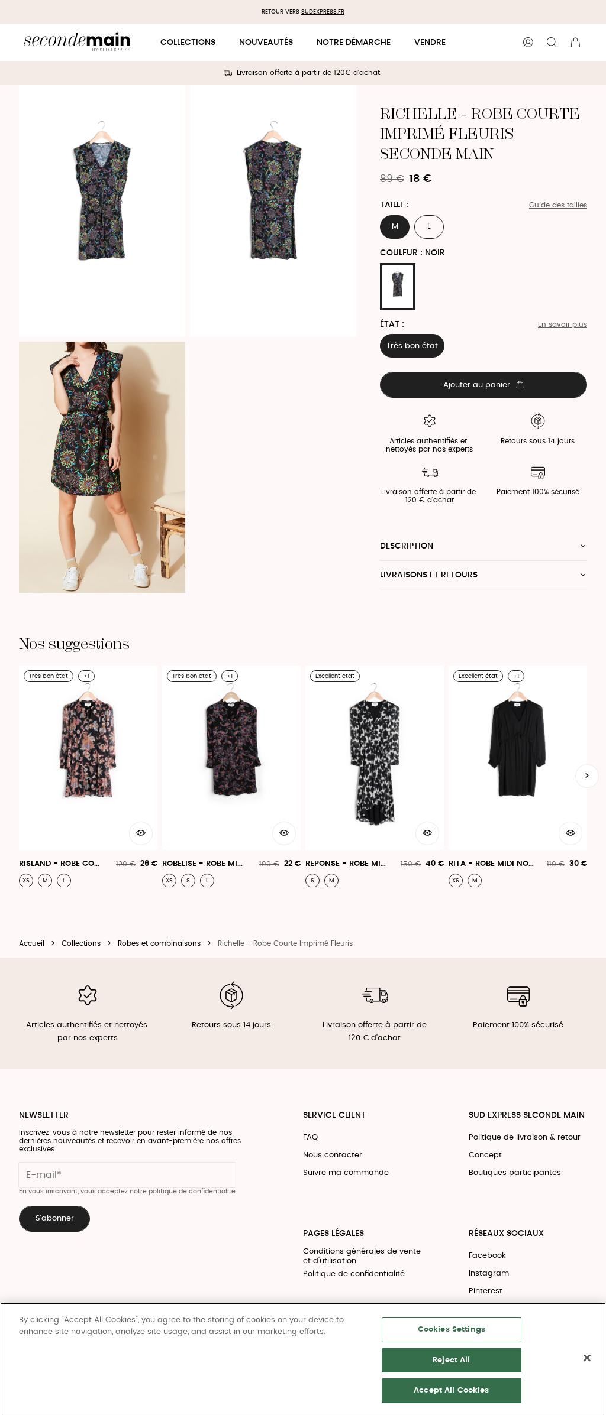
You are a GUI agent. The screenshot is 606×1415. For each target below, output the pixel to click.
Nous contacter (332, 1155)
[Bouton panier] (575, 42)
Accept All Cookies (451, 1390)
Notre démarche (354, 42)
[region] (303, 1359)
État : (392, 324)
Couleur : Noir (412, 253)
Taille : (394, 205)
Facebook (487, 1256)
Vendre (430, 42)
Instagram (489, 1273)
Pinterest (485, 1291)
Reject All (451, 1360)
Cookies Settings (451, 1329)
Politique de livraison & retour (525, 1137)
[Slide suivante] (587, 776)
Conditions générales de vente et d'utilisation (362, 1256)
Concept (485, 1155)
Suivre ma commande (346, 1173)
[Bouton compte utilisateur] (528, 42)
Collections (187, 42)
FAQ (310, 1137)
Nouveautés (266, 42)
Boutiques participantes (515, 1173)
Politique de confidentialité (354, 1274)
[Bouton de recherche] (551, 42)
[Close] (587, 1358)
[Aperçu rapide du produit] (141, 833)
